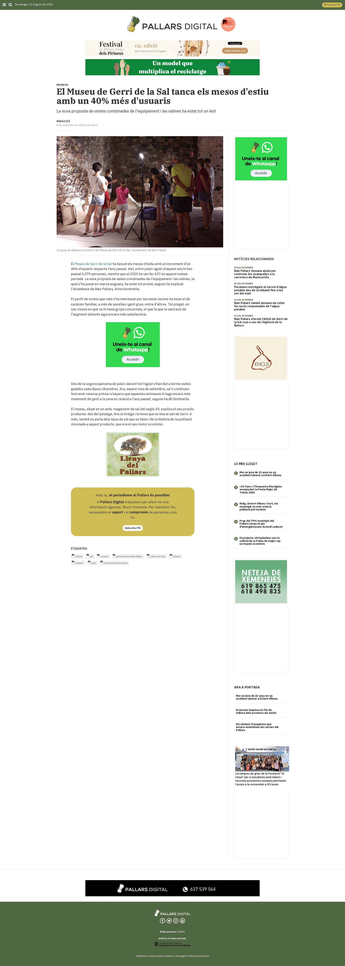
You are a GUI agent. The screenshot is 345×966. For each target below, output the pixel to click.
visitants (79, 563)
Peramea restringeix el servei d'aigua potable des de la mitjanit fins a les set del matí (260, 290)
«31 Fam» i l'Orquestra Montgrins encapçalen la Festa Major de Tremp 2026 (261, 489)
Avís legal (180, 956)
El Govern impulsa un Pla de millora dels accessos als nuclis (256, 711)
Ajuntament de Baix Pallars (129, 556)
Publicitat (141, 956)
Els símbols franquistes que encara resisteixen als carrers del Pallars (257, 727)
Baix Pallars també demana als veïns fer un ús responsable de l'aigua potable (259, 306)
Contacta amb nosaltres (161, 956)
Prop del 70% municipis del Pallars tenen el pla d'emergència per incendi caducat (261, 523)
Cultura (78, 556)
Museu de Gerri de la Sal (93, 264)
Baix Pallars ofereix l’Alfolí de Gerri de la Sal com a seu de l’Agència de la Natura (261, 322)
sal (91, 556)
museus (104, 556)
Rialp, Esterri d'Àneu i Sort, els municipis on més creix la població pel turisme (259, 506)
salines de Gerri (157, 556)
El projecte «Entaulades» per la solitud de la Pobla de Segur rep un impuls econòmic (260, 540)
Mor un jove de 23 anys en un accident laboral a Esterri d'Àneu (260, 474)
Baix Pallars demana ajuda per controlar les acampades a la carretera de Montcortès (255, 274)
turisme (176, 556)
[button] (332, 5)
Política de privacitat (198, 956)
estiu (93, 563)
